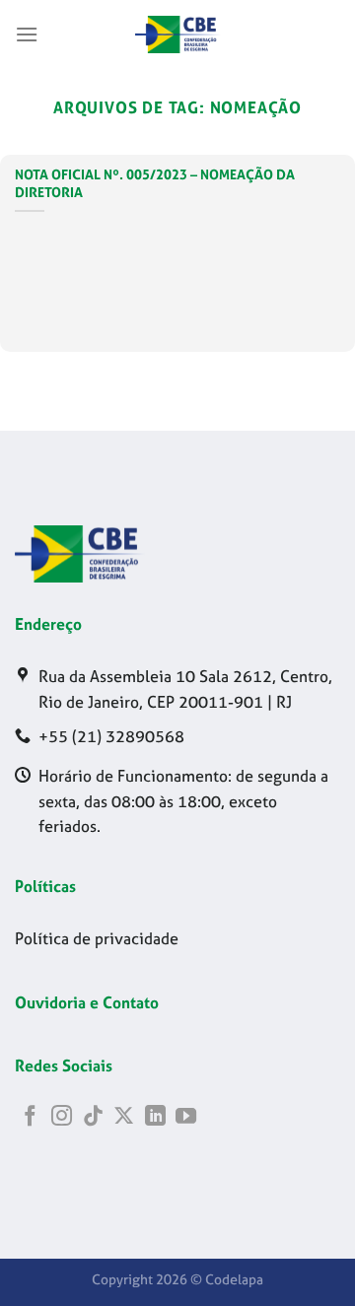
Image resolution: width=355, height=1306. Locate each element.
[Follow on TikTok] (93, 1117)
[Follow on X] (123, 1117)
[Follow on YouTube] (186, 1117)
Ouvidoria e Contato (87, 1002)
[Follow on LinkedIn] (155, 1117)
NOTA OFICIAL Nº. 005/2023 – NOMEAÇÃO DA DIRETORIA (155, 184)
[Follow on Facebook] (30, 1117)
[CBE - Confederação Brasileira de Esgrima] (177, 34)
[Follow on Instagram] (61, 1117)
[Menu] (27, 34)
